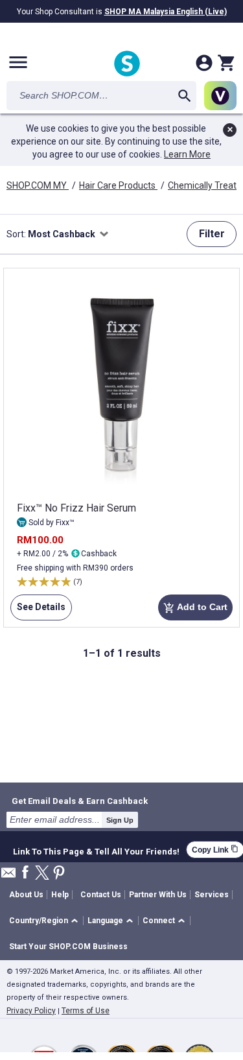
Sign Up (119, 820)
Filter (212, 234)
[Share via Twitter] (42, 874)
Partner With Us (158, 894)
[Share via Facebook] (25, 873)
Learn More (187, 154)
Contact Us (100, 894)
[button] (46, 921)
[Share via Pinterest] (59, 874)
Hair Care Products (118, 185)
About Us (26, 894)
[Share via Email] (8, 876)
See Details (37, 611)
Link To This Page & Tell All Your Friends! (96, 850)
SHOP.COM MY (37, 185)
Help (60, 894)
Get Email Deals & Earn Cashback (80, 800)
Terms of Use (86, 1010)
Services (211, 894)
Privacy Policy (31, 1010)
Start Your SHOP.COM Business (68, 946)
